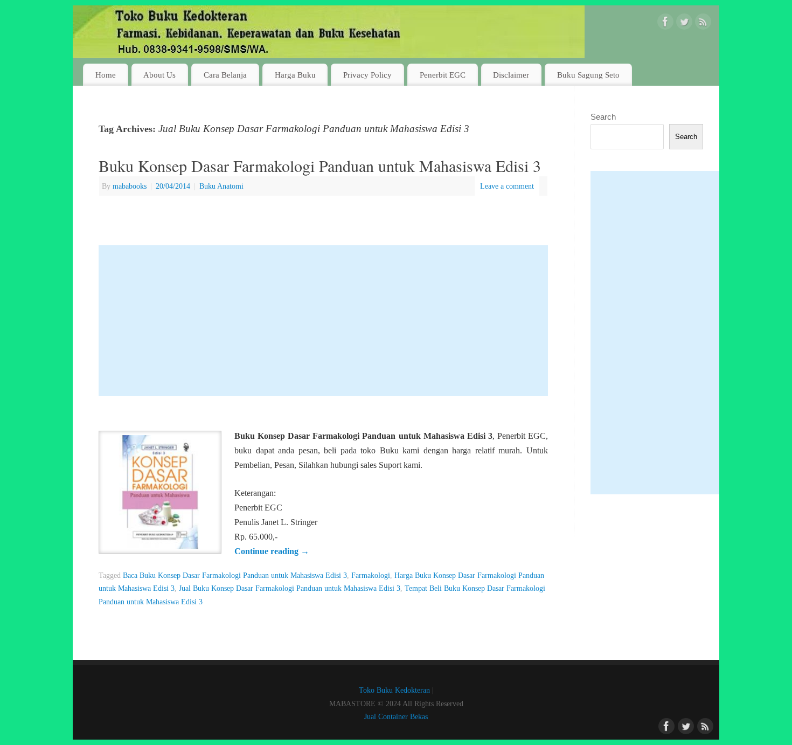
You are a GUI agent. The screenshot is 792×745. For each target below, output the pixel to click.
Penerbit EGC (443, 74)
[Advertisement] (323, 320)
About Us (159, 74)
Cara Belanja (225, 74)
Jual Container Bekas (396, 716)
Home (105, 74)
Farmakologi (370, 575)
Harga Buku (295, 74)
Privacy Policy (367, 74)
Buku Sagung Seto (588, 74)
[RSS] (703, 23)
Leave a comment (507, 186)
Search (603, 116)
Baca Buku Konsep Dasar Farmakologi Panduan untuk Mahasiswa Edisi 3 (235, 575)
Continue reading (271, 551)
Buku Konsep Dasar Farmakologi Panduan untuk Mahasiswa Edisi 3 (320, 165)
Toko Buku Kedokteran (394, 690)
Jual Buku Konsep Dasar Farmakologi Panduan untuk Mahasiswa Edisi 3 (289, 588)
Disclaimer (511, 74)
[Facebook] (665, 23)
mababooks (130, 186)
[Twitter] (684, 23)
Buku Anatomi (221, 186)
